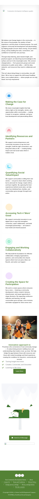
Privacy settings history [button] (28, 484)
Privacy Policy (32, 482)
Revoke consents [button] (20, 487)
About (31, 479)
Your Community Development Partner (15, 479)
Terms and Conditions (19, 482)
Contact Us (7, 482)
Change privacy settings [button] (11, 484)
